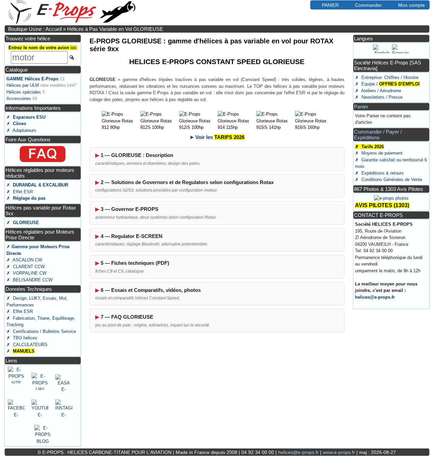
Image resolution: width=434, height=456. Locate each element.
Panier (361, 107)
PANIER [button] (330, 5)
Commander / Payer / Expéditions (378, 134)
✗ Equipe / (387, 83)
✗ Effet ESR (19, 191)
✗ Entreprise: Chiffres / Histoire (386, 77)
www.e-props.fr (339, 452)
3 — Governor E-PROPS (129, 209)
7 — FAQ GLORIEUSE (127, 317)
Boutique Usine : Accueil (35, 29)
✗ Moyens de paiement (378, 153)
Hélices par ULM (22, 85)
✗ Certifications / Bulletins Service (41, 331)
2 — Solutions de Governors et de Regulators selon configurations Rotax (187, 182)
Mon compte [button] (411, 5)
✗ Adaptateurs (21, 130)
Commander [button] (368, 5)
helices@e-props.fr (375, 297)
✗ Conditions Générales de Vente (388, 179)
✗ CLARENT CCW (25, 266)
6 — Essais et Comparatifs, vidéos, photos (151, 290)
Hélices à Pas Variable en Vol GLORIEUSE (115, 29)
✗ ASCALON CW (24, 259)
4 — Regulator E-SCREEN (131, 236)
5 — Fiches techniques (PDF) (135, 263)
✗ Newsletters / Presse (378, 97)
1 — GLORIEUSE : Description (137, 155)
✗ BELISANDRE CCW (29, 279)
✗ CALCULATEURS (26, 344)
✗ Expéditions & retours (379, 173)
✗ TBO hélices (21, 337)
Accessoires (18, 98)
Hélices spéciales (23, 92)
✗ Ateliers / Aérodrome (378, 90)
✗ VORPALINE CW (26, 273)
